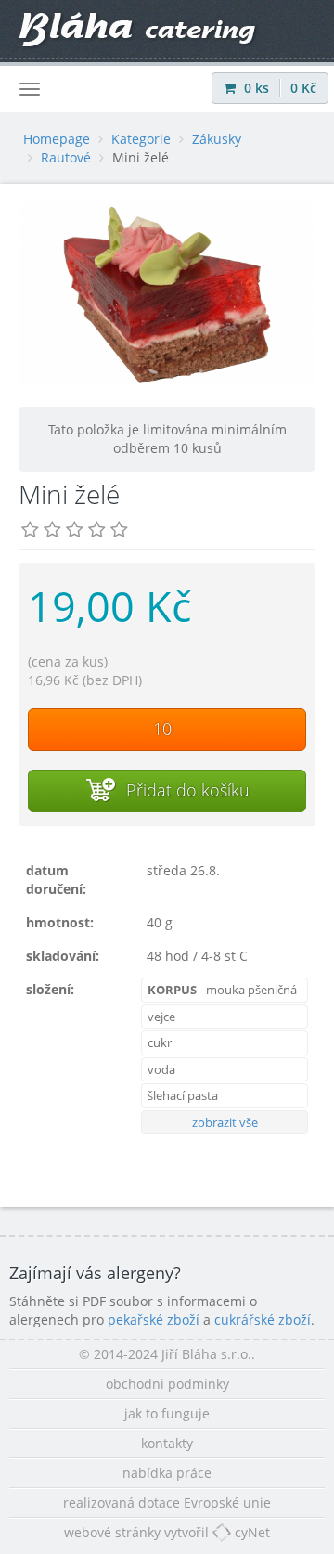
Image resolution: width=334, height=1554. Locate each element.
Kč (303, 88)
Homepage (56, 139)
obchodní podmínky (167, 1383)
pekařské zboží (153, 1319)
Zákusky (216, 139)
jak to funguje (167, 1413)
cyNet (250, 1532)
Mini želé (140, 157)
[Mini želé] (167, 295)
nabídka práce (167, 1473)
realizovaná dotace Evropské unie (167, 1502)
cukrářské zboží (262, 1319)
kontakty (167, 1443)
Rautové (66, 157)
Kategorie (141, 139)
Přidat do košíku (186, 790)
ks (258, 88)
